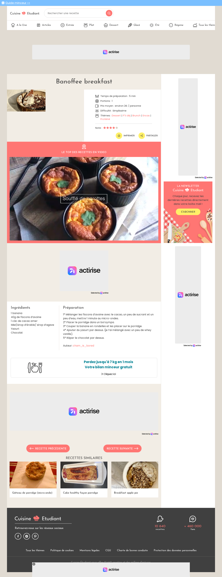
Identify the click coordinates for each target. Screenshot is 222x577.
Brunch (136, 115)
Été (157, 25)
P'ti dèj (126, 115)
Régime (179, 25)
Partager (152, 136)
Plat (91, 25)
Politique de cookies (62, 550)
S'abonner (188, 212)
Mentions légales (89, 550)
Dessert (113, 25)
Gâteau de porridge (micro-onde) (32, 493)
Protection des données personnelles (175, 550)
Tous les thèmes (208, 25)
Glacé (137, 25)
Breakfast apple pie (126, 493)
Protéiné (105, 119)
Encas (146, 115)
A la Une (22, 25)
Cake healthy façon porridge (80, 493)
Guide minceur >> (17, 3)
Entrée (70, 25)
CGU (108, 550)
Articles (46, 25)
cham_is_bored (83, 345)
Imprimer (129, 136)
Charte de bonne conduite (132, 550)
